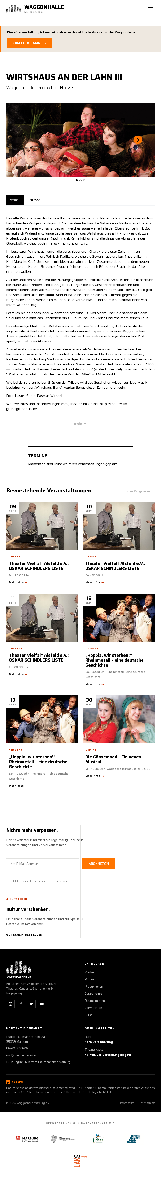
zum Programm (138, 491)
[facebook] (21, 1004)
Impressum (127, 1103)
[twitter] (31, 1004)
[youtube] (42, 1004)
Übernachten (93, 1008)
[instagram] (10, 1004)
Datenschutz (147, 1103)
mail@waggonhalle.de (21, 1055)
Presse (35, 200)
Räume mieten (95, 1000)
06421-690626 (17, 1048)
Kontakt (90, 972)
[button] (23, 140)
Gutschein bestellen (26, 934)
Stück (15, 200)
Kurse (88, 1015)
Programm (92, 979)
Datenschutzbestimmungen (50, 881)
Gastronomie (93, 993)
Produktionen (94, 986)
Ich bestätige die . (40, 881)
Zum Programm (29, 43)
